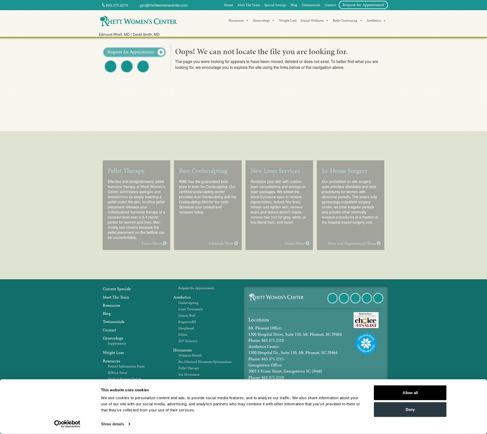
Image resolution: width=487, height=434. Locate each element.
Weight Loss (288, 20)
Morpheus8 (186, 328)
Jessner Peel (186, 315)
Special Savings (275, 5)
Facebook (111, 72)
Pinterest (143, 72)
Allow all (410, 393)
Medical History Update (124, 379)
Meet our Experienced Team (352, 243)
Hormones (236, 20)
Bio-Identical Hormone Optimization (205, 361)
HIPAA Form (117, 372)
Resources (111, 305)
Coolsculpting (188, 302)
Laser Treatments (190, 309)
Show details (112, 424)
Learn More (152, 243)
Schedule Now (221, 243)
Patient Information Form (126, 366)
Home (228, 5)
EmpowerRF (187, 321)
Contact (330, 5)
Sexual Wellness (312, 20)
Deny (410, 409)
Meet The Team (249, 5)
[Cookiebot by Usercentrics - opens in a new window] (67, 424)
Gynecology (261, 20)
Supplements (117, 343)
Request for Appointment (363, 5)
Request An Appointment (131, 52)
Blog (294, 5)
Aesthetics (374, 20)
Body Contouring (345, 20)
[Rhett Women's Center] (138, 20)
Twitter (126, 72)
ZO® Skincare (187, 340)
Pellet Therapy (188, 368)
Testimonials (311, 5)
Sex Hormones (188, 374)
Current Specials (117, 289)
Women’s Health (190, 355)
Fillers (182, 334)
